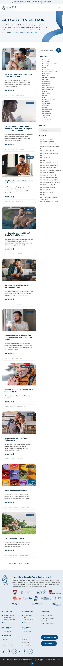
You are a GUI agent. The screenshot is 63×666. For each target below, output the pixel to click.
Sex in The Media (47, 103)
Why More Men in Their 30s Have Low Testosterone (19, 182)
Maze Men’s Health (47, 175)
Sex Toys (44, 107)
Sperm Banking (46, 113)
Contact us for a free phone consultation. (22, 32)
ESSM (44, 68)
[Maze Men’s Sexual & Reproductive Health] (5, 580)
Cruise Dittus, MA (47, 151)
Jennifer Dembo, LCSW (49, 165)
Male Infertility (46, 83)
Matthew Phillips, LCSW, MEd (50, 170)
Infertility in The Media (48, 77)
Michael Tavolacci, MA (48, 180)
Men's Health (46, 85)
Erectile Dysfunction (48, 66)
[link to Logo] (9, 7)
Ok (32, 663)
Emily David (45, 158)
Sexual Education (47, 109)
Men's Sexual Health (48, 87)
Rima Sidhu (45, 190)
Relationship (45, 101)
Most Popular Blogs (47, 89)
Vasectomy (45, 121)
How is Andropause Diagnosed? (16, 490)
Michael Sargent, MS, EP (49, 177)
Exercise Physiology (47, 70)
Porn (43, 97)
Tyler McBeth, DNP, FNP (49, 201)
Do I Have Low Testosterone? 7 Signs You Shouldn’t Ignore (18, 286)
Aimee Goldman (47, 139)
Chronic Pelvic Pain (47, 62)
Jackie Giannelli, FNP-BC (49, 163)
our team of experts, (26, 27)
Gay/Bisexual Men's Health (49, 72)
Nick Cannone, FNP (47, 185)
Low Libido (45, 79)
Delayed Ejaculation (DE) (49, 64)
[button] (59, 8)
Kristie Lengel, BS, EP (48, 167)
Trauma (44, 117)
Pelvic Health (46, 93)
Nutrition (44, 91)
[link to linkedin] (25, 651)
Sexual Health (46, 111)
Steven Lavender (47, 195)
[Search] (58, 50)
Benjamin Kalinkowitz (48, 144)
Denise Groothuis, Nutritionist (50, 153)
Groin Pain (45, 75)
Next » (27, 563)
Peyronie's (45, 95)
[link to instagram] (20, 651)
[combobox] (47, 50)
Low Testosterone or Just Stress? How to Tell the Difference (17, 234)
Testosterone (46, 115)
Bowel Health (46, 60)
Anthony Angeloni (47, 141)
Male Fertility (46, 81)
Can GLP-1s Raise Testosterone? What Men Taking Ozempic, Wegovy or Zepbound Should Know (18, 129)
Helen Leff (45, 160)
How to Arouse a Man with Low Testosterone (16, 439)
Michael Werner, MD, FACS (50, 182)
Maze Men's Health (47, 172)
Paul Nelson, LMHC (47, 187)
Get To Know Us (46, 73)
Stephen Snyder (47, 192)
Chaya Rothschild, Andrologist (50, 146)
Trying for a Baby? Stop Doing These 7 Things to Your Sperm (18, 75)
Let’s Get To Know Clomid (14, 539)
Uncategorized (46, 119)
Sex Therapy (45, 105)
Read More (8, 90)
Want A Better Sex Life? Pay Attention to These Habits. (19, 391)
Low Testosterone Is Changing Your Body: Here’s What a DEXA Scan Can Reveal (18, 337)
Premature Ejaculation (48, 99)
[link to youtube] (4, 651)
